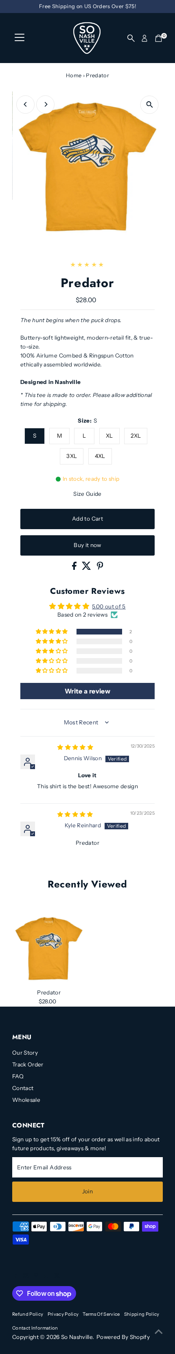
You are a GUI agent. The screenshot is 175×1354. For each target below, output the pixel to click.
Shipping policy (142, 1314)
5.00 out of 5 (108, 606)
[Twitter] (57, 1276)
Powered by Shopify (123, 1337)
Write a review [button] (87, 691)
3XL (71, 456)
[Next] (45, 104)
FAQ (18, 1076)
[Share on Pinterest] (100, 568)
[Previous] (25, 104)
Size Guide (87, 494)
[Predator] (48, 948)
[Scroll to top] (159, 1331)
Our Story (25, 1052)
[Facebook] (16, 1276)
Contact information (35, 1328)
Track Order (28, 1064)
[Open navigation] (19, 38)
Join (87, 1191)
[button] (52, 631)
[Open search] (131, 38)
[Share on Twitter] (87, 568)
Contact (22, 1088)
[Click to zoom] (149, 105)
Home (73, 75)
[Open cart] (158, 38)
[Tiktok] (46, 1276)
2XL (136, 435)
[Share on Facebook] (75, 568)
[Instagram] (26, 1276)
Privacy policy (63, 1314)
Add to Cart (87, 518)
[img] (75, 747)
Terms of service (101, 1314)
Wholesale (26, 1100)
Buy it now (87, 545)
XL (109, 435)
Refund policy (27, 1314)
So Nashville (76, 1337)
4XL (100, 456)
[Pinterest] (36, 1276)
